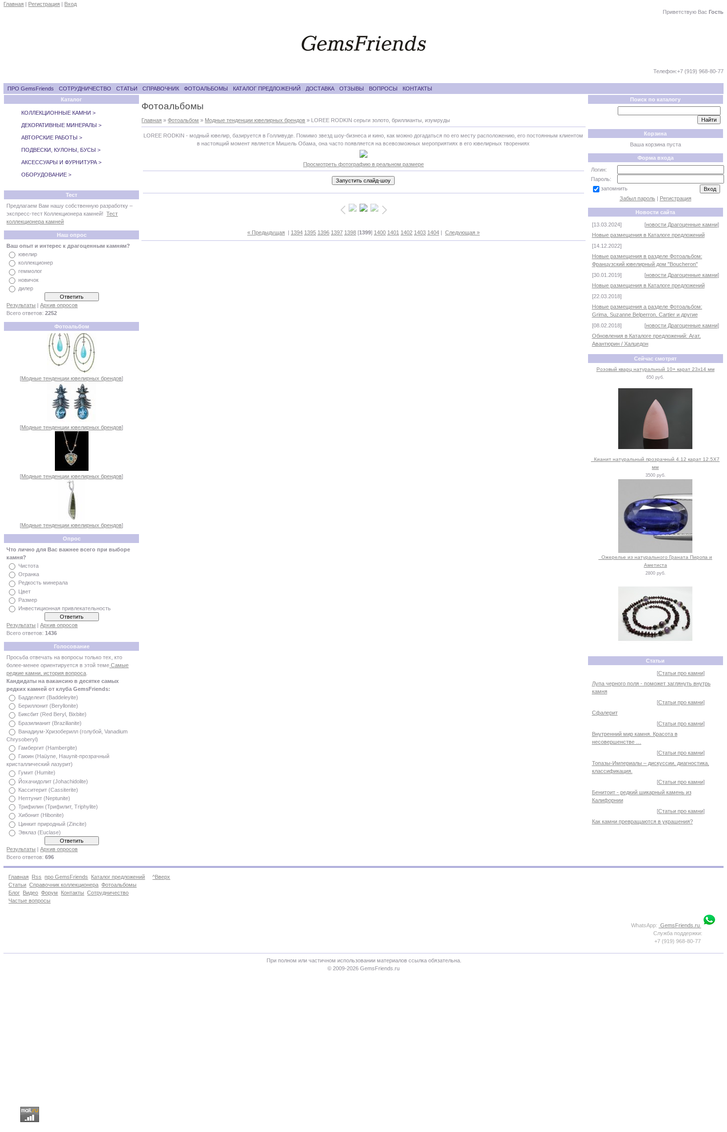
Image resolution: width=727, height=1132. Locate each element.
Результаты (21, 305)
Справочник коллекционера (63, 885)
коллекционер (35, 263)
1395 (310, 232)
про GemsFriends (66, 877)
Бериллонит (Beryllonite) (48, 706)
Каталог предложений (118, 877)
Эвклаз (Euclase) (39, 832)
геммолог (30, 271)
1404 (433, 232)
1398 (350, 232)
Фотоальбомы (118, 885)
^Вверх (161, 877)
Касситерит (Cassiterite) (48, 790)
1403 (420, 232)
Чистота (28, 566)
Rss (37, 877)
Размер (27, 600)
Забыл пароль (637, 198)
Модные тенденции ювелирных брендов (71, 378)
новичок (28, 280)
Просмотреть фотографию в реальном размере (363, 164)
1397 (337, 232)
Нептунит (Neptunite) (44, 798)
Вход (70, 4)
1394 (297, 232)
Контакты (72, 893)
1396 (323, 232)
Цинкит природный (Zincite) (52, 824)
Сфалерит (605, 713)
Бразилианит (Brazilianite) (50, 723)
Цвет (24, 591)
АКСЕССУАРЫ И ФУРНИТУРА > (61, 162)
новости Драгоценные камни (682, 224)
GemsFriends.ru (680, 925)
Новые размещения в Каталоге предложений (648, 235)
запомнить (614, 188)
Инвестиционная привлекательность (64, 608)
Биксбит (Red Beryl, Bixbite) (52, 715)
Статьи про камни (680, 673)
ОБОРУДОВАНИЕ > (46, 175)
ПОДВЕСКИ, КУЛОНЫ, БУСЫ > (60, 150)
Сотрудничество (108, 893)
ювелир (27, 254)
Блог (14, 893)
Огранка (28, 574)
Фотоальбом (183, 120)
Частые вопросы (29, 901)
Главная (13, 4)
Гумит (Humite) (36, 773)
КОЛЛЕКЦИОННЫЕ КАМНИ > (58, 113)
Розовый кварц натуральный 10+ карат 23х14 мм (655, 369)
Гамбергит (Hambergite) (47, 748)
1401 (393, 232)
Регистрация (44, 4)
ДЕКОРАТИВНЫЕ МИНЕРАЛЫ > (61, 125)
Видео (30, 893)
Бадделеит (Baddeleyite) (48, 697)
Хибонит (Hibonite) (41, 815)
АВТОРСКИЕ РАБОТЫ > (51, 137)
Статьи (17, 885)
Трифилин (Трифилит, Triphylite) (58, 807)
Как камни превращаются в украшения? (642, 821)
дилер (25, 288)
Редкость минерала (43, 583)
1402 (406, 232)
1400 (380, 232)
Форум (49, 893)
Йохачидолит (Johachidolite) (53, 781)
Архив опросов (59, 305)
